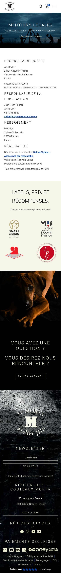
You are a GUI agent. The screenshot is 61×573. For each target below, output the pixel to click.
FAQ (54, 560)
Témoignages (43, 560)
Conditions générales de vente (18, 560)
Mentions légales (15, 556)
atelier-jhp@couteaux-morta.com (20, 116)
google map (30, 512)
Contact (38, 564)
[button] (30, 570)
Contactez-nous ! (30, 376)
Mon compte (24, 564)
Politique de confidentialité (40, 556)
